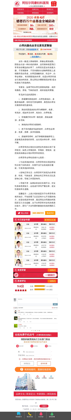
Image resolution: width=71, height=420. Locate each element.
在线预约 (50, 13)
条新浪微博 (18, 307)
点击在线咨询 (51, 40)
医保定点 (50, 9)
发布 (55, 304)
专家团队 (20, 13)
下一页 (38, 330)
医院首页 (20, 9)
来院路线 (35, 13)
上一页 (34, 330)
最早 (55, 307)
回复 (24, 314)
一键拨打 (44, 406)
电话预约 (51, 227)
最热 (57, 307)
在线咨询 (33, 49)
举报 (30, 314)
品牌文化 (35, 9)
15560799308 (46, 49)
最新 (53, 307)
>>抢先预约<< (35, 57)
